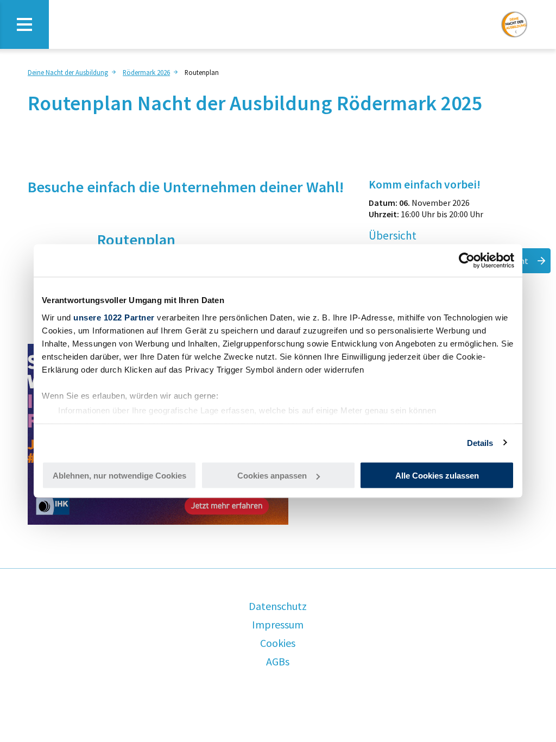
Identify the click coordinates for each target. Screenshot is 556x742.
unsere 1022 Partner (114, 317)
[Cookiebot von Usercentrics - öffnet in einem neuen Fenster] (466, 261)
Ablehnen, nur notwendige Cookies (119, 475)
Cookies (277, 643)
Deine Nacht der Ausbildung (68, 72)
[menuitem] (73, 72)
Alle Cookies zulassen (437, 475)
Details (480, 442)
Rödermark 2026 (146, 72)
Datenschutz (278, 606)
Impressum (278, 624)
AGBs (277, 661)
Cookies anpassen (272, 475)
